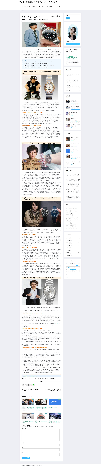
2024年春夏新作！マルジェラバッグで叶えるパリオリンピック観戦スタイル (72, 191)
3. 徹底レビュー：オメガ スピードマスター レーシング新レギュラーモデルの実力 (39, 65)
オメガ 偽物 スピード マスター (71, 57)
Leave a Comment (42, 19)
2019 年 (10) (69, 255)
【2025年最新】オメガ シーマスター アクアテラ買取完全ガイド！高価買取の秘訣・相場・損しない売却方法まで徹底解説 (41, 408)
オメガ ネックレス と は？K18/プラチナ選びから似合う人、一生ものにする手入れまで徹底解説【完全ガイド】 (28, 408)
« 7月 (67, 277)
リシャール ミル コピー (70, 56)
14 (74, 269)
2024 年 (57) (69, 242)
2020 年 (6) (68, 252)
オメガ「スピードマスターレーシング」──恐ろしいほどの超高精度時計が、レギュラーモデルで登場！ (37, 378)
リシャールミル (69, 225)
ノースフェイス (69, 215)
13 (72, 269)
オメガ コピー (56, 323)
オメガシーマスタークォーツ (53, 407)
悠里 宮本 (31, 19)
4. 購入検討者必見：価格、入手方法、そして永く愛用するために (36, 67)
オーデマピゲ (68, 218)
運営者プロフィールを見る (73, 43)
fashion (67, 220)
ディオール (68, 223)
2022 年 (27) (69, 247)
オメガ (55, 378)
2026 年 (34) (69, 238)
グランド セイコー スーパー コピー (72, 60)
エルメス (67, 213)
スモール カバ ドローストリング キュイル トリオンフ (75, 139)
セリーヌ (74, 215)
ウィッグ (58, 6)
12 (70, 269)
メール (23, 447)
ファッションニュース (50, 6)
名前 (23, 442)
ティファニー (72, 220)
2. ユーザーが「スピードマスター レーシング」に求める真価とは (36, 63)
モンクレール (73, 211)
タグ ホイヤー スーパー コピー (71, 55)
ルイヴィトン (68, 208)
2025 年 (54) (69, 240)
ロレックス (68, 211)
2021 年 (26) (69, 250)
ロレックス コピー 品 (70, 58)
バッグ (29, 6)
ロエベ (74, 225)
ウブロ (72, 223)
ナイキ (73, 208)
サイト (23, 452)
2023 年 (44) (69, 245)
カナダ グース (74, 218)
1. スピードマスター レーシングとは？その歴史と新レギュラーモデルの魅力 (38, 61)
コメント (24, 428)
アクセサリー (34, 6)
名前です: (67, 41)
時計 (21, 6)
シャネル (77, 208)
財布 (43, 6)
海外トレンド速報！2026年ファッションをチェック (38, 2)
